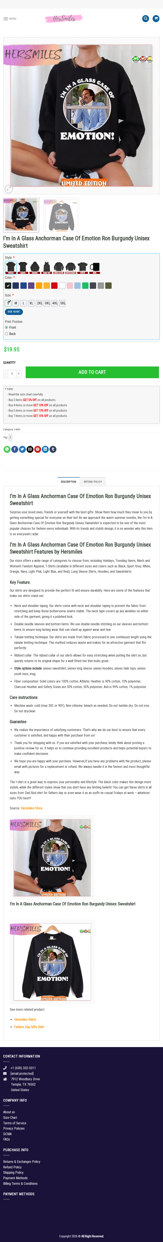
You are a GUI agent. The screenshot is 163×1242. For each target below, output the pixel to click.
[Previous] (11, 116)
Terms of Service (14, 1123)
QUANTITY (10, 363)
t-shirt (17, 429)
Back (12, 334)
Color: (10, 278)
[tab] (69, 481)
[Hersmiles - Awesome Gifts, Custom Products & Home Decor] (81, 19)
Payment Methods (15, 1178)
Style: (10, 258)
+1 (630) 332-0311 (23, 1068)
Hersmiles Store (31, 808)
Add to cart (92, 372)
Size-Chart (10, 1118)
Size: (9, 295)
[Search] (145, 18)
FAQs (6, 1139)
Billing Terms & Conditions (20, 1184)
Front (12, 327)
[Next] (151, 116)
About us (9, 1112)
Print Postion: (14, 322)
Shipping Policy (13, 1172)
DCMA (7, 1134)
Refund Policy (93, 481)
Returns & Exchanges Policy (21, 1162)
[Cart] (156, 18)
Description (68, 481)
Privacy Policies (14, 1128)
